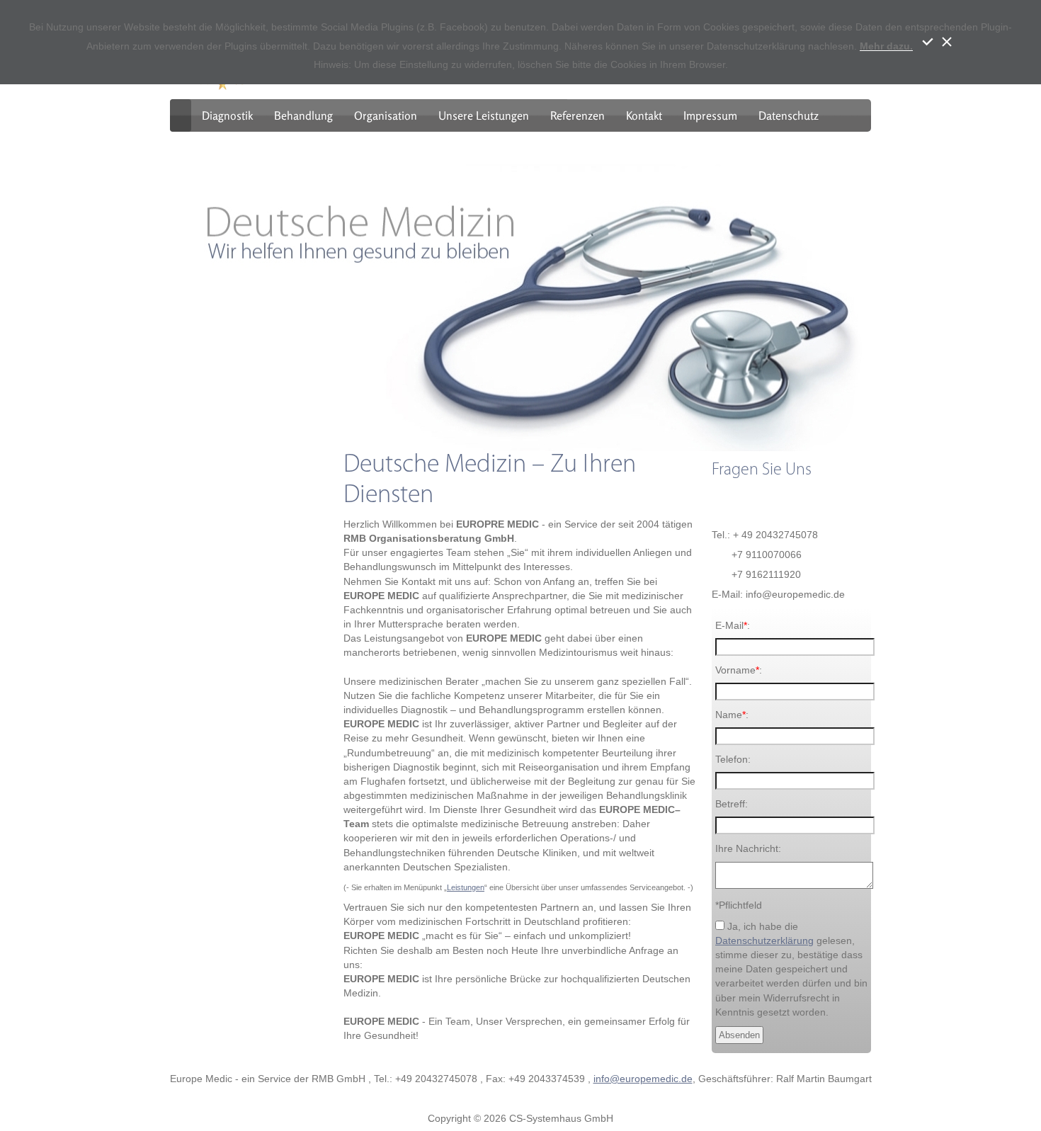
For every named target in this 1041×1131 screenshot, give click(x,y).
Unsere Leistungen (483, 115)
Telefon (731, 759)
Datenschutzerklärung (764, 940)
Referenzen (577, 115)
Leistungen (465, 887)
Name (728, 714)
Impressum (710, 115)
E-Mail (729, 625)
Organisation (385, 115)
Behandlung (303, 115)
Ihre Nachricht (746, 848)
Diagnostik (227, 115)
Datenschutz (788, 115)
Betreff (730, 803)
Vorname (735, 670)
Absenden (739, 1035)
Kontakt (644, 115)
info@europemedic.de (643, 1078)
